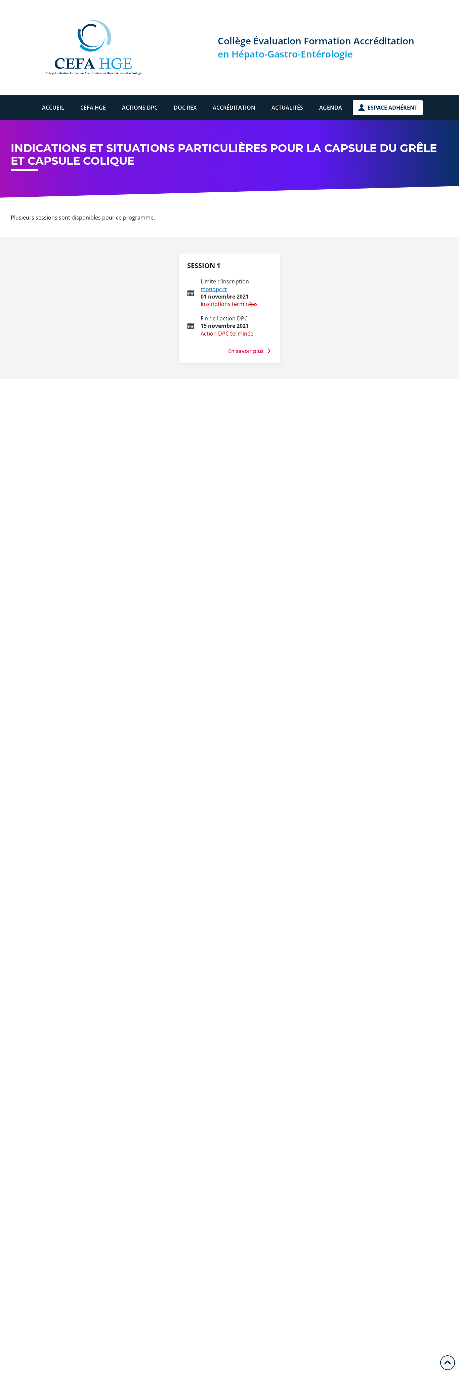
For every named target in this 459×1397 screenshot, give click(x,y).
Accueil (53, 107)
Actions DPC (140, 107)
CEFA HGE (93, 107)
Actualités (287, 107)
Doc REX (185, 107)
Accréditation (234, 107)
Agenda (330, 107)
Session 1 (203, 265)
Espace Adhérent (392, 107)
